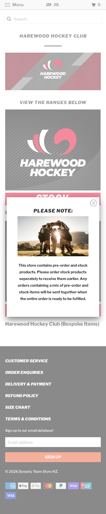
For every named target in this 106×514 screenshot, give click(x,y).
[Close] (93, 203)
